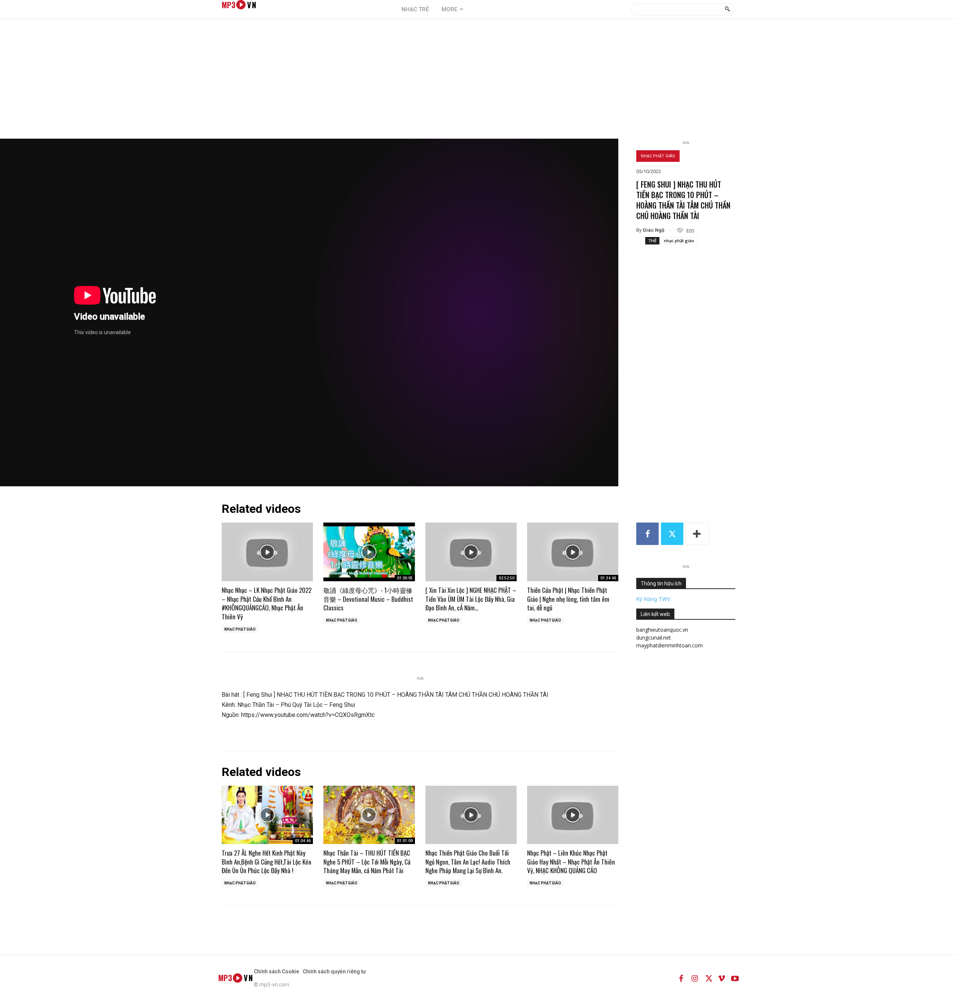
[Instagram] (694, 978)
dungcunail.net (653, 637)
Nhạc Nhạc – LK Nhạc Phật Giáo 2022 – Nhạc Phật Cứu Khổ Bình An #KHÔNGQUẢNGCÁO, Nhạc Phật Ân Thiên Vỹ (266, 603)
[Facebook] (647, 534)
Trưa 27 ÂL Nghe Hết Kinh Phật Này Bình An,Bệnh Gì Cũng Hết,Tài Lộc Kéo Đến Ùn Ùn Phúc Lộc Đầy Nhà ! (266, 861)
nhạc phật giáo (679, 240)
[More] (697, 534)
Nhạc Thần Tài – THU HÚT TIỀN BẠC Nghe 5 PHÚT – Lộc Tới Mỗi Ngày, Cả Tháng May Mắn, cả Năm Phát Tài (366, 861)
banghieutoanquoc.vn (662, 629)
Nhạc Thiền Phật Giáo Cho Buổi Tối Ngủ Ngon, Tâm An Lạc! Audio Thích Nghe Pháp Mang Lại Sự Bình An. (467, 861)
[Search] (727, 9)
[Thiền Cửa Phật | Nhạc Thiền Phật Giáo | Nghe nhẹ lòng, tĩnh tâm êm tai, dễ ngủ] (572, 552)
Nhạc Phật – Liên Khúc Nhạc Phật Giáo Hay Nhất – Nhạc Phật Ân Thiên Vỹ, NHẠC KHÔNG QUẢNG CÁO (571, 861)
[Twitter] (672, 534)
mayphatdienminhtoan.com (669, 645)
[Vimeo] (721, 978)
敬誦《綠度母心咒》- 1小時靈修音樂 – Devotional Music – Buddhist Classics (368, 599)
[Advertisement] (478, 82)
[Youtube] (735, 978)
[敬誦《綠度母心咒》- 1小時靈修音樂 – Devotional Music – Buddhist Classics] (369, 552)
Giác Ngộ (653, 230)
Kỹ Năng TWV (653, 599)
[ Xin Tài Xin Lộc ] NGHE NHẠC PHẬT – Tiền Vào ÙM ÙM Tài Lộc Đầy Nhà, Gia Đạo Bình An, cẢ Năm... (470, 599)
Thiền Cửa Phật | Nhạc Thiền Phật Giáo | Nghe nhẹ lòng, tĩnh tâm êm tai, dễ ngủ (568, 599)
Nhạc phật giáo (658, 156)
